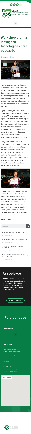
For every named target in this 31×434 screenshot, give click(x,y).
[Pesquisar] (28, 226)
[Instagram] (14, 4)
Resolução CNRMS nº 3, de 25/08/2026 (15, 239)
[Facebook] (11, 4)
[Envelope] (17, 4)
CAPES (8, 219)
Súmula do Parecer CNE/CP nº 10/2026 (15, 232)
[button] (20, 4)
